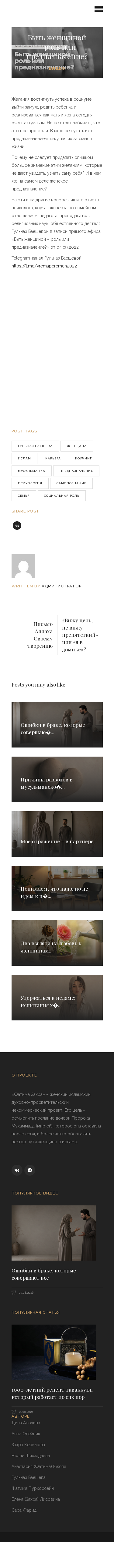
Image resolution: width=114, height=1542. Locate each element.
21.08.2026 (25, 1411)
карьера (53, 458)
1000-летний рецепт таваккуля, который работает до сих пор (52, 1393)
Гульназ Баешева (35, 446)
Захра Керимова (28, 1444)
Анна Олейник (26, 1433)
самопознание (71, 483)
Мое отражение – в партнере (57, 841)
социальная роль (61, 495)
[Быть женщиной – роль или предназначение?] (27, 566)
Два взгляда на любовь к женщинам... (51, 947)
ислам (24, 458)
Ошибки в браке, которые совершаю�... (53, 728)
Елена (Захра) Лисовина (36, 1499)
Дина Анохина (26, 1422)
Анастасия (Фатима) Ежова (39, 1466)
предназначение (76, 470)
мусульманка (31, 470)
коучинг (83, 458)
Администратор (61, 586)
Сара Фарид (24, 1510)
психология (30, 483)
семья (24, 495)
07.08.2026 (25, 1292)
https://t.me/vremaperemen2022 (44, 266)
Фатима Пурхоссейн (33, 1488)
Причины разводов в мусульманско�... (47, 783)
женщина (77, 446)
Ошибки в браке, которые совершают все (44, 1274)
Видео (57, 68)
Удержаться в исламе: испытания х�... (48, 1001)
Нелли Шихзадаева (31, 1455)
